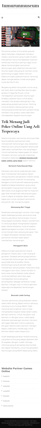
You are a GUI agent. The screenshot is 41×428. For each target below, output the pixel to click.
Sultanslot (6, 386)
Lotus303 (6, 391)
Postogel (6, 401)
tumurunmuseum (20, 6)
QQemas (6, 381)
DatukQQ (6, 376)
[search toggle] (39, 17)
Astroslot (6, 396)
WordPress (28, 425)
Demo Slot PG (8, 405)
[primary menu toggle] (2, 17)
